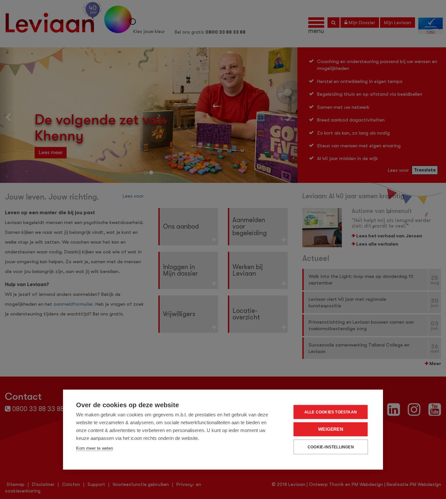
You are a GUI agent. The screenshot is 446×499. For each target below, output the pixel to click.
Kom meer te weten (94, 448)
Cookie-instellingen (331, 447)
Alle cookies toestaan (330, 412)
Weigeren (330, 429)
